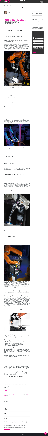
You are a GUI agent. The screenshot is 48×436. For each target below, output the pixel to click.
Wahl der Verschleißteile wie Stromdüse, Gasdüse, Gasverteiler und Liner (15, 20)
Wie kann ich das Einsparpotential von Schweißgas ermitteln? (37, 28)
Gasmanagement (41, 13)
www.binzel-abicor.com (14, 394)
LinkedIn (10, 12)
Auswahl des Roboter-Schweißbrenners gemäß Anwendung (13, 19)
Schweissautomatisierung (35, 13)
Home (10, 5)
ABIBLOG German (6, 5)
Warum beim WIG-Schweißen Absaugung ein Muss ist (37, 27)
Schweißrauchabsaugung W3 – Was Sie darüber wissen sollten (37, 24)
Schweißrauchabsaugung (35, 10)
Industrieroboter (7, 389)
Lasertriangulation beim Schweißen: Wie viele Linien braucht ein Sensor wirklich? (37, 22)
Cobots (6, 390)
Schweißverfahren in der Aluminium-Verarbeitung (37, 26)
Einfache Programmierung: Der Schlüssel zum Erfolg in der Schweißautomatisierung (37, 19)
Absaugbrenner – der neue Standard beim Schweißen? (37, 23)
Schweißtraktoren (7, 391)
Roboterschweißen (34, 14)
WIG (42, 14)
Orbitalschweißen (7, 392)
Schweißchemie (39, 14)
